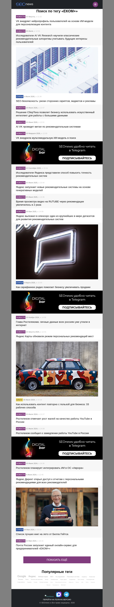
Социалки (29, 582)
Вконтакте (63, 584)
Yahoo (51, 582)
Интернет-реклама (44, 582)
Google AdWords (21, 582)
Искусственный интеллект (60, 582)
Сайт (82, 582)
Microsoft (48, 584)
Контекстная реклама (36, 579)
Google (21, 576)
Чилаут (46, 579)
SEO (51, 577)
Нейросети (71, 582)
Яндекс (32, 576)
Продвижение (72, 579)
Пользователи (56, 584)
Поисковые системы (73, 576)
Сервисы (84, 576)
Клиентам (92, 576)
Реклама (20, 579)
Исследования (60, 576)
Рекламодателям (90, 579)
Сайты (87, 582)
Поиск (27, 579)
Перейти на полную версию (57, 600)
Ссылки (35, 582)
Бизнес (77, 582)
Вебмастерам (43, 577)
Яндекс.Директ (63, 579)
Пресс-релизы (81, 579)
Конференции (54, 579)
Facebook (93, 582)
